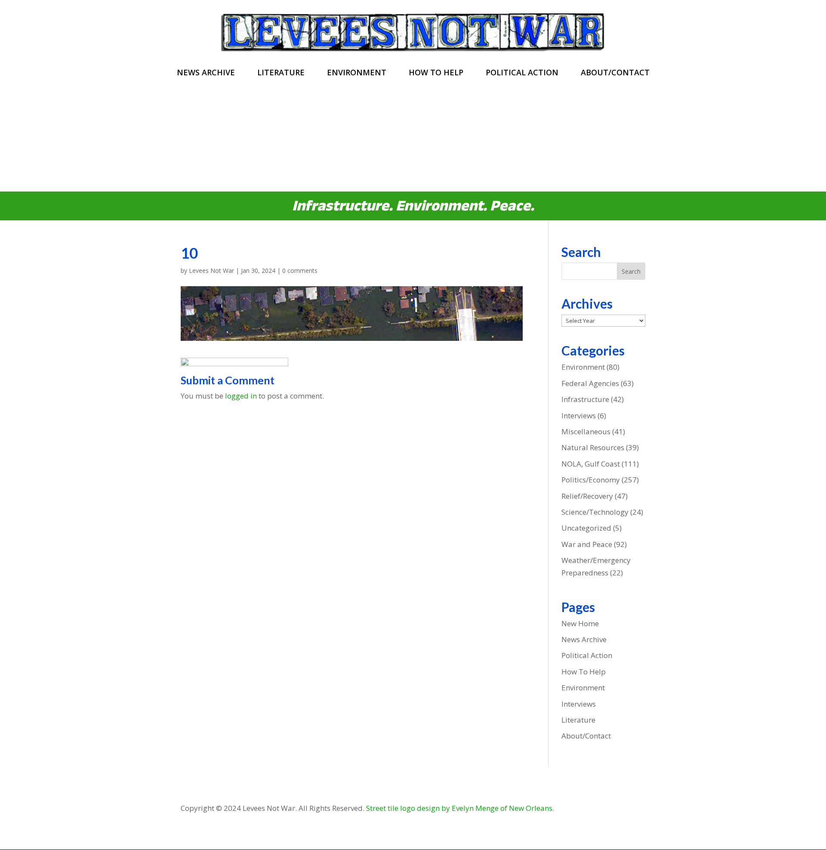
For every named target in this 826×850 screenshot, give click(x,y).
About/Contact (615, 73)
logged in (241, 396)
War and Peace (586, 544)
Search (631, 271)
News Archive (206, 73)
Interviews (578, 415)
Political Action (522, 73)
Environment (356, 73)
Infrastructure (585, 399)
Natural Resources (592, 447)
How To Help (436, 73)
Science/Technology (595, 512)
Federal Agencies (590, 383)
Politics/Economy (590, 480)
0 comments (299, 270)
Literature (281, 73)
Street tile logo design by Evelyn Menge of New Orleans (459, 808)
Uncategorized (586, 528)
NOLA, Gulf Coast (590, 464)
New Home (580, 623)
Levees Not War (211, 270)
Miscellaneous (585, 431)
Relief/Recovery (587, 496)
